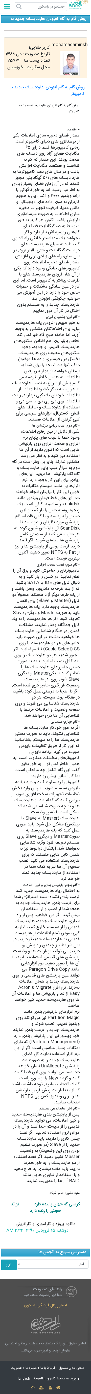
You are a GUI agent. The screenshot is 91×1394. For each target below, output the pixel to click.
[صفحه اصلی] (58, 1388)
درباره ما (31, 1368)
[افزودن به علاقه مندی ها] (33, 1388)
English (24, 1378)
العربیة (38, 1378)
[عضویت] (42, 1388)
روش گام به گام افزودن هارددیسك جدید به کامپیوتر (47, 91)
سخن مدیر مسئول (71, 1368)
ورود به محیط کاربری (62, 1378)
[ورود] (50, 1388)
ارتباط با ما (47, 1368)
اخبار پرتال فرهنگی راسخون (45, 1305)
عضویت (16, 1368)
